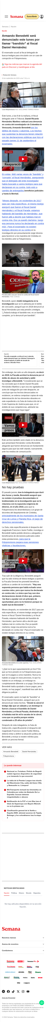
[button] (23, 159)
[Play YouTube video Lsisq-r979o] (23, 425)
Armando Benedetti (10, 751)
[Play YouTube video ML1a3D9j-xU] (23, 159)
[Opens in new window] (8, 991)
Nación (13, 27)
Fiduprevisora (8, 756)
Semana (5, 27)
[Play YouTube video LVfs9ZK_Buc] (23, 561)
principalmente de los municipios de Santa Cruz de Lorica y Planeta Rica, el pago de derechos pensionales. (22, 519)
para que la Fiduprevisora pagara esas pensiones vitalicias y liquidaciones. (20, 542)
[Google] (3, 991)
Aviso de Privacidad (11, 998)
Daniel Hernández (29, 751)
